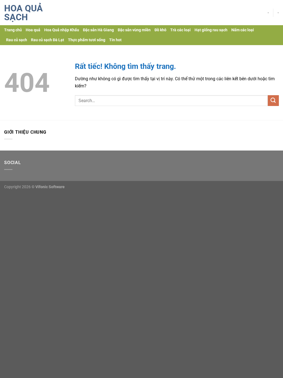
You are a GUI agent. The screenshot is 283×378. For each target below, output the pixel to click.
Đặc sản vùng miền (134, 30)
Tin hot (115, 40)
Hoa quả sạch (23, 13)
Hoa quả (33, 30)
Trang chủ (13, 30)
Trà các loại (180, 30)
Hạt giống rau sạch (211, 30)
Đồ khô (160, 30)
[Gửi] (273, 100)
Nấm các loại (242, 30)
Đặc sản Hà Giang (98, 30)
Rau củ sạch (16, 40)
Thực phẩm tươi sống (86, 40)
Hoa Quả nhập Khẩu (61, 30)
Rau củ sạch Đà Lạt (47, 40)
